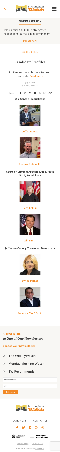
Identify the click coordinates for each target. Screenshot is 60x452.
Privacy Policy (22, 443)
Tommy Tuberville (30, 164)
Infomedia (39, 448)
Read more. (37, 76)
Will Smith (30, 240)
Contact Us (40, 420)
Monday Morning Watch (26, 363)
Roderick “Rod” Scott (30, 313)
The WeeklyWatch (22, 356)
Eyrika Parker (30, 280)
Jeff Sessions (30, 131)
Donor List (19, 420)
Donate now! (30, 40)
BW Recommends (21, 371)
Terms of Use (37, 443)
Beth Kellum (30, 208)
